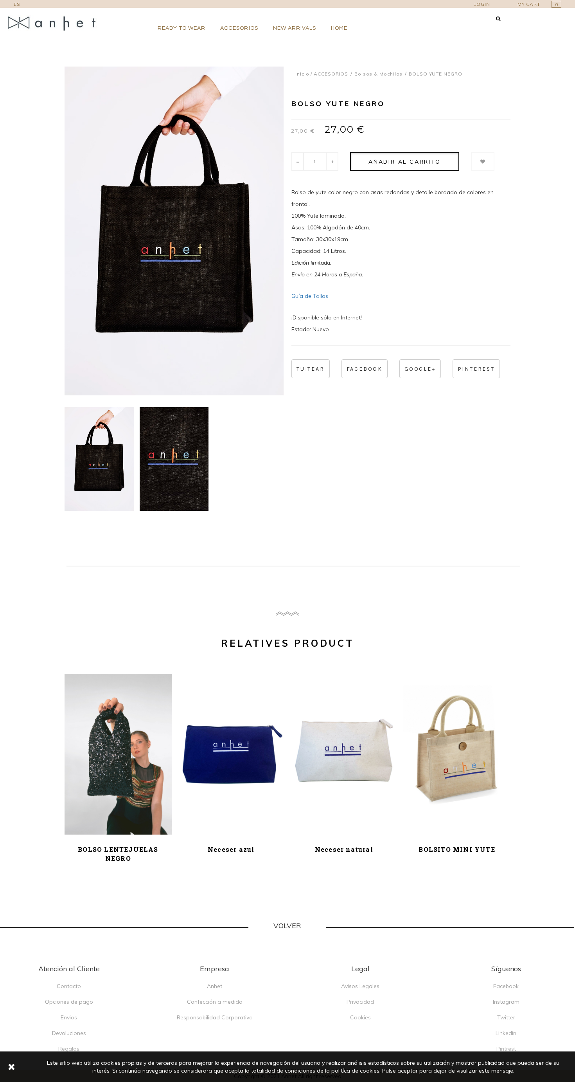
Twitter (506, 1017)
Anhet (214, 986)
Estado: (301, 329)
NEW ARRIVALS (294, 28)
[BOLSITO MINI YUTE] (456, 754)
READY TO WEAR (182, 28)
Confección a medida (215, 1001)
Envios (69, 1017)
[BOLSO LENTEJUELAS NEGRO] (118, 754)
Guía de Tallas (309, 295)
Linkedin (506, 1033)
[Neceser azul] (231, 754)
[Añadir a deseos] (482, 161)
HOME (339, 28)
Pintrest (506, 1048)
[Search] (498, 18)
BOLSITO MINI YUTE (457, 849)
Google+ (420, 369)
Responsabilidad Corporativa (215, 1017)
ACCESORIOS (239, 28)
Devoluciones (69, 1033)
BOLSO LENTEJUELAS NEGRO (118, 853)
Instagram (506, 1001)
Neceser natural (344, 849)
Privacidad (360, 1001)
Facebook (365, 369)
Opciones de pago (69, 1001)
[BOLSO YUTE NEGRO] (99, 459)
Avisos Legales (360, 986)
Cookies (360, 1017)
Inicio (302, 74)
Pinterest (476, 369)
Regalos (68, 1048)
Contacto (69, 986)
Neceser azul (231, 849)
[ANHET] (57, 23)
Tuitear (310, 369)
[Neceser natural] (344, 754)
